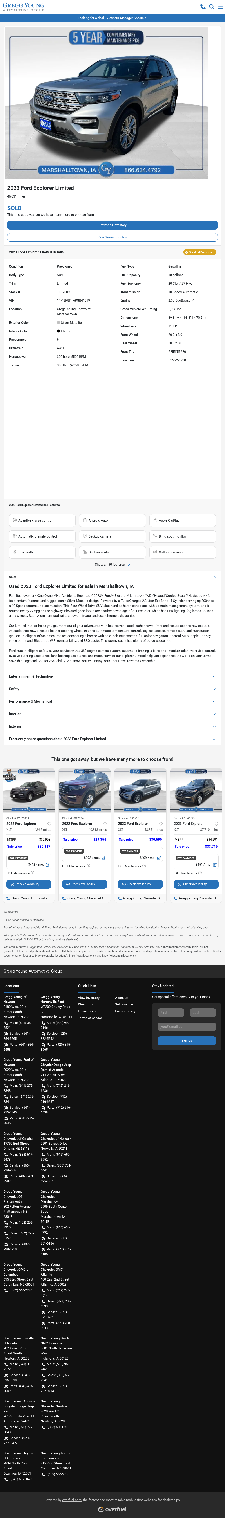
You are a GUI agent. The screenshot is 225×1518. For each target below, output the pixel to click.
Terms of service (90, 1018)
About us (121, 998)
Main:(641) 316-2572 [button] (18, 1366)
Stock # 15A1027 (184, 818)
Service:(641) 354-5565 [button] (17, 1036)
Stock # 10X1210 (128, 818)
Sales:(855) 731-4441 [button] (56, 1168)
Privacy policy (125, 1011)
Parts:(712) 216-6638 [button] (56, 1110)
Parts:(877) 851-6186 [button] (56, 1251)
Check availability (27, 884)
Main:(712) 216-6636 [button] (55, 1088)
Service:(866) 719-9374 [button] (17, 1168)
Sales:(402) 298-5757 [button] (19, 1235)
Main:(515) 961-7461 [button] (55, 1366)
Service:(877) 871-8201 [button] (54, 1314)
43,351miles (153, 830)
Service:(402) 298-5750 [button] (17, 1246)
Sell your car (124, 1004)
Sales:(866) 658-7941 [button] (56, 1377)
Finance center (89, 1011)
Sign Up (187, 1040)
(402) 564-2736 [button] (21, 1290)
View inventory (89, 998)
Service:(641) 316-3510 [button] (17, 1377)
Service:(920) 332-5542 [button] (54, 1036)
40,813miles (98, 830)
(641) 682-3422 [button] (21, 1479)
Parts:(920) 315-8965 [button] (56, 1047)
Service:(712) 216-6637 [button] (54, 1099)
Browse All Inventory (113, 225)
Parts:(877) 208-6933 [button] (56, 1325)
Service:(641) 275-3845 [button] (17, 1110)
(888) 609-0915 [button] (58, 1427)
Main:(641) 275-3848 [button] (18, 1088)
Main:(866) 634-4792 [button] (55, 1229)
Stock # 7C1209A (73, 818)
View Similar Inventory (113, 237)
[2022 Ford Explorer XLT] (29, 790)
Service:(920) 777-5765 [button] (17, 1440)
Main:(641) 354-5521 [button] (18, 1025)
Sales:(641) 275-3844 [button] (19, 1099)
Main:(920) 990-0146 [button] (55, 1025)
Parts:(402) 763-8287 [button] (19, 1178)
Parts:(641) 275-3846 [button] (19, 1120)
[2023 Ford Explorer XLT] (140, 790)
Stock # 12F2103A (17, 818)
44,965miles (42, 830)
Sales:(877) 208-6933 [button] (56, 1303)
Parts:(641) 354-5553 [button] (19, 1047)
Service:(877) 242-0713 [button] (54, 1388)
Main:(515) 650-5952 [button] (55, 1157)
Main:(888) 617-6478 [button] (18, 1157)
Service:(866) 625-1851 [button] (54, 1178)
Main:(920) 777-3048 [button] (18, 1429)
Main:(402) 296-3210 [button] (18, 1225)
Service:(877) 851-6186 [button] (54, 1240)
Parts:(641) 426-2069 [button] (19, 1388)
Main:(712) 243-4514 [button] (55, 1292)
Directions (85, 1004)
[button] (203, 6)
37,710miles (209, 830)
